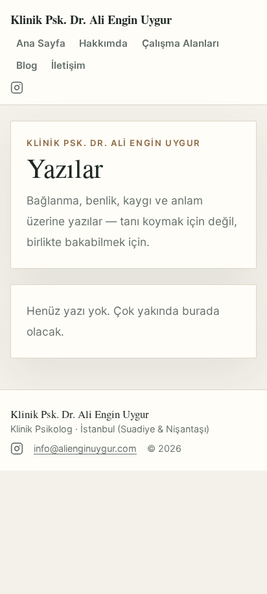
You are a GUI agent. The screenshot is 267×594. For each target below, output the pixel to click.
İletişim (68, 65)
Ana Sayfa (40, 43)
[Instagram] (16, 87)
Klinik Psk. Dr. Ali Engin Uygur (91, 19)
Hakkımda (103, 43)
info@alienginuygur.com (85, 448)
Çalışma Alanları (180, 43)
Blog (27, 65)
